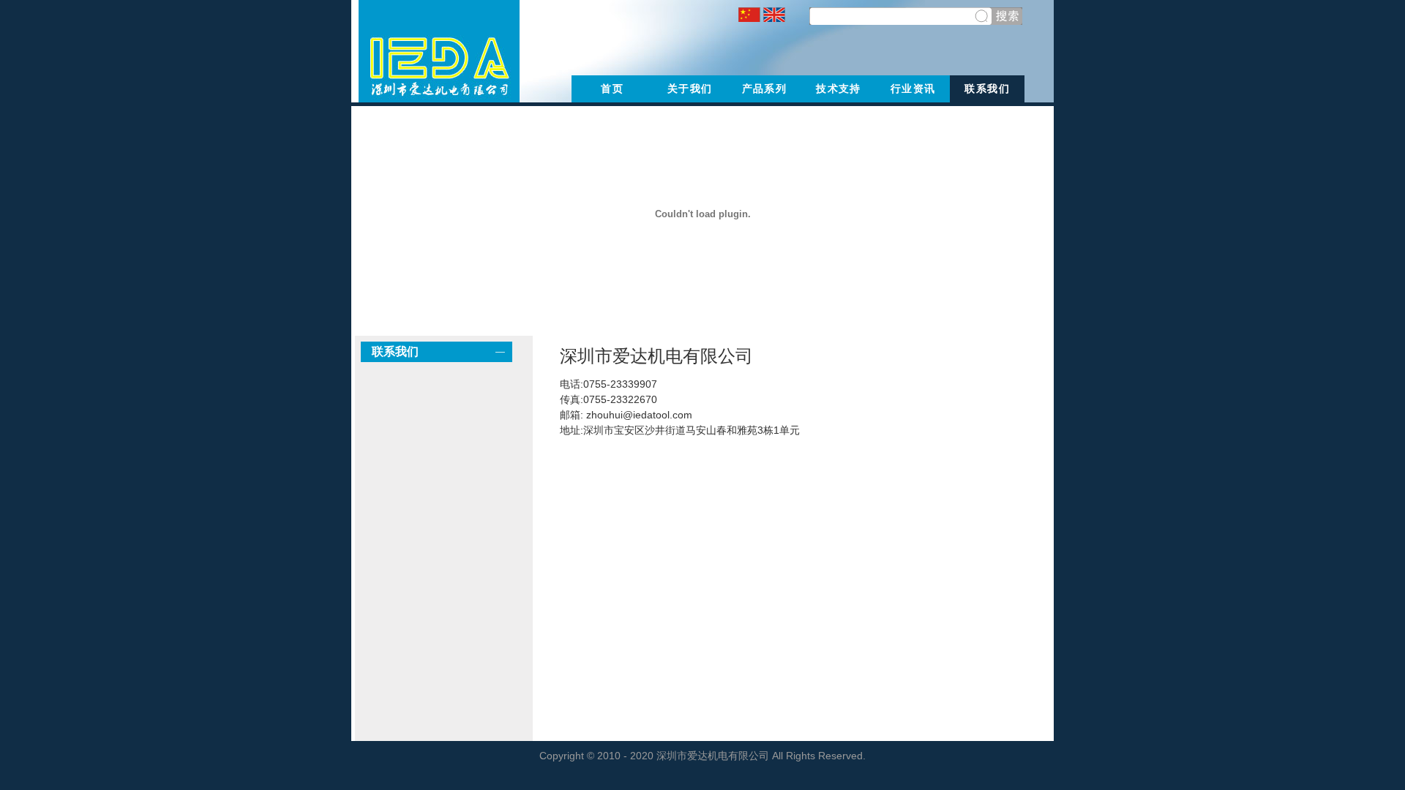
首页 (612, 88)
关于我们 (690, 88)
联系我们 (987, 88)
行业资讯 (913, 88)
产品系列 (764, 88)
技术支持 (838, 88)
